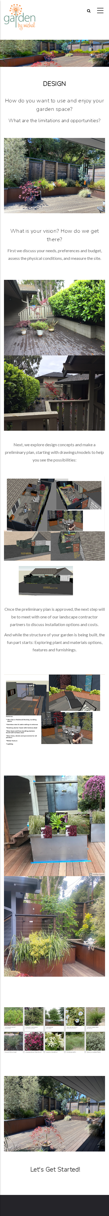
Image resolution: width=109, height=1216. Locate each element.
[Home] (19, 10)
